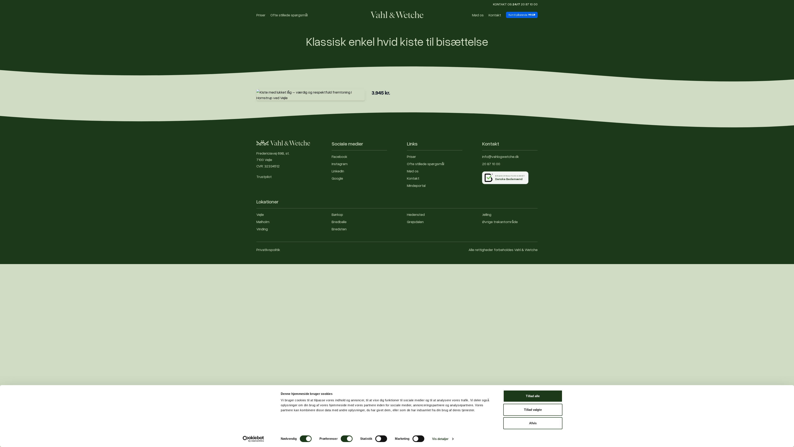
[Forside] (397, 14)
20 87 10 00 (529, 4)
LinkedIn (338, 171)
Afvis (533, 423)
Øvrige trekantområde (500, 221)
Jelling (486, 214)
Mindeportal (416, 185)
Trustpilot (264, 176)
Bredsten (339, 229)
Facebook (339, 156)
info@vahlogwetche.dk (500, 156)
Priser (260, 15)
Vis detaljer (440, 439)
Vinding (262, 229)
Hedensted (416, 214)
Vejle (260, 214)
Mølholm (262, 221)
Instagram (340, 163)
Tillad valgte (533, 409)
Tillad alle (533, 396)
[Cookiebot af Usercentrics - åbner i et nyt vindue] (253, 439)
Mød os (478, 15)
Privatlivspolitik (268, 249)
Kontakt (495, 15)
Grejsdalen (415, 221)
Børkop (337, 214)
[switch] (347, 438)
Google (337, 178)
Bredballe (339, 221)
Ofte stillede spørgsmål (289, 15)
